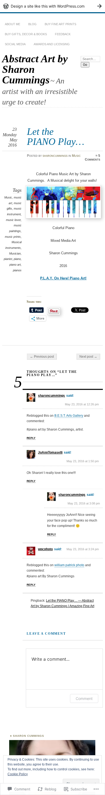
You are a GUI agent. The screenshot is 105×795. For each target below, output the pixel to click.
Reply (31, 437)
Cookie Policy (18, 774)
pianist (8, 258)
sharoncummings (55, 156)
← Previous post (42, 357)
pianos (17, 270)
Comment (84, 698)
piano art (15, 264)
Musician (15, 253)
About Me (12, 24)
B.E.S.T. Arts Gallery (68, 416)
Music (76, 156)
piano (17, 258)
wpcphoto (45, 549)
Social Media (15, 44)
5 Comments (92, 157)
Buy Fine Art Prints (60, 24)
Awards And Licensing (52, 44)
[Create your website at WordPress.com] (52, 6)
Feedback (63, 34)
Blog (32, 24)
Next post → (88, 357)
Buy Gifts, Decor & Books (26, 34)
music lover (13, 219)
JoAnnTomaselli (50, 452)
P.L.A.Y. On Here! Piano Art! (63, 278)
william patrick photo (69, 565)
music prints (13, 236)
